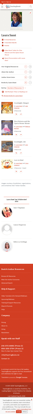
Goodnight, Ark (20, 142)
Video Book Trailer (14, 52)
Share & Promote (6, 306)
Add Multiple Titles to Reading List (15, 92)
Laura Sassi (19, 106)
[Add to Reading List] (16, 114)
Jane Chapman (19, 208)
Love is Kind (18, 160)
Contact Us (5, 359)
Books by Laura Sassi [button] (13, 82)
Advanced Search (6, 283)
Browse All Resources (8, 276)
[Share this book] (21, 114)
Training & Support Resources (11, 303)
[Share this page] (30, 13)
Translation (5, 377)
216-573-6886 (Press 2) (12, 346)
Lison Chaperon (20, 225)
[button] (2, 6)
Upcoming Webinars (7, 299)
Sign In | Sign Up (6, 2)
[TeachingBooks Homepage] (12, 6)
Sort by (3, 88)
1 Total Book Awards (10, 43)
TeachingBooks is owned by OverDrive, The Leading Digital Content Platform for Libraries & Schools (16, 391)
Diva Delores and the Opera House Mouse (22, 122)
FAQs (3, 309)
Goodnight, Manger (21, 103)
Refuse (25, 411)
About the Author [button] (13, 72)
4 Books (6, 45)
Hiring (3, 329)
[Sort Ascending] (25, 88)
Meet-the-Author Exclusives (10, 280)
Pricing (3, 322)
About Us (4, 326)
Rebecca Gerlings (20, 242)
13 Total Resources (10, 40)
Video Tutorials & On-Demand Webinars (14, 296)
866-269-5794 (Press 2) (12, 348)
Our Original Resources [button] (13, 67)
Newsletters (5, 333)
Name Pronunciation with (15, 59)
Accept (19, 411)
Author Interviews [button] (13, 77)
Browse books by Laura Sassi (13, 96)
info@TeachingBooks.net (10, 355)
